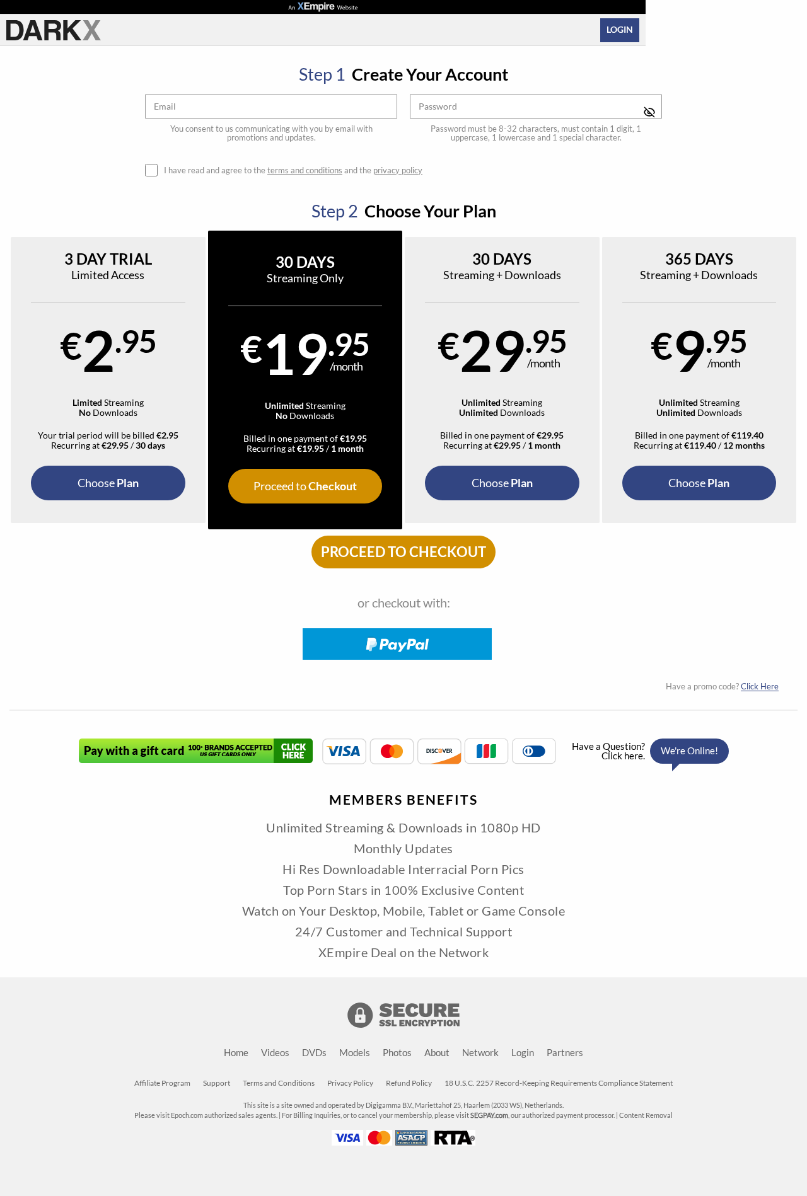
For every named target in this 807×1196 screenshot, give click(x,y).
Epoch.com (187, 1115)
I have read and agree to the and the (293, 170)
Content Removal (646, 1115)
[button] (108, 380)
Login (620, 30)
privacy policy (397, 170)
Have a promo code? (722, 686)
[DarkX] (53, 30)
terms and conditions (304, 170)
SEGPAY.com (489, 1115)
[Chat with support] (647, 751)
